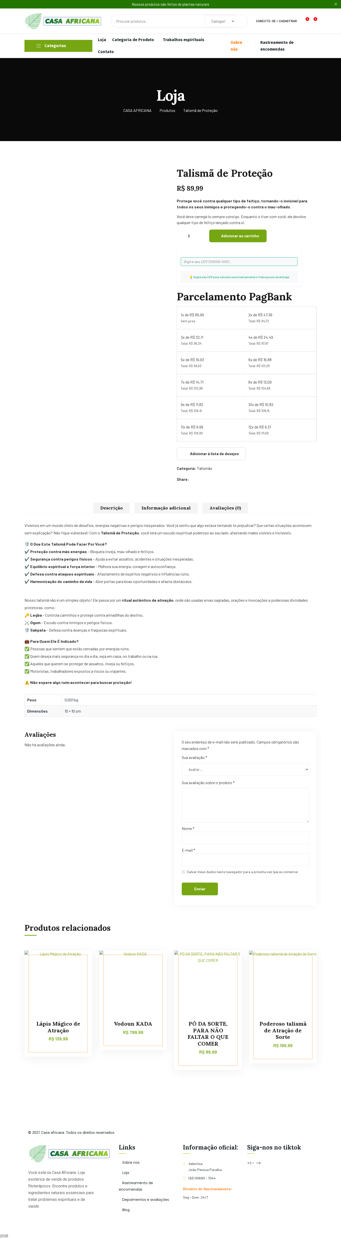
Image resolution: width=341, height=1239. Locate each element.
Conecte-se (266, 21)
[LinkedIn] (208, 479)
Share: (183, 479)
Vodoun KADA (133, 1023)
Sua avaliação (194, 757)
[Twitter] (198, 479)
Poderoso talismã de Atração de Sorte (283, 1030)
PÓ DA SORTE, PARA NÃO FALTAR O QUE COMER (207, 1033)
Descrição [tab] (111, 508)
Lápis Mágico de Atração (58, 1027)
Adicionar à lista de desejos (214, 453)
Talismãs (204, 468)
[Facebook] (193, 479)
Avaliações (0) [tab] (225, 508)
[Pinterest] (203, 479)
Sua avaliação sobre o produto (208, 782)
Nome (188, 828)
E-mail (188, 850)
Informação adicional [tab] (166, 508)
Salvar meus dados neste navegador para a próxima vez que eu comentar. (243, 872)
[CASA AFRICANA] (63, 21)
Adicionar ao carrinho (240, 236)
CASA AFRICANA (137, 110)
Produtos (167, 110)
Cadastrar (288, 21)
